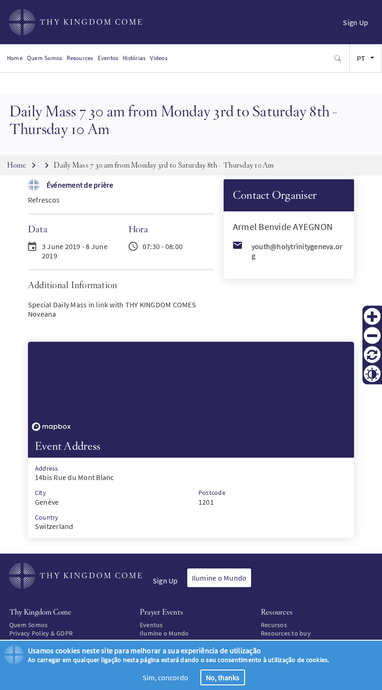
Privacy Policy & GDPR (41, 633)
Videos (158, 58)
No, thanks (222, 677)
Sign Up (355, 22)
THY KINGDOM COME (91, 22)
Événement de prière (80, 184)
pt (361, 58)
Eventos (108, 58)
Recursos (274, 625)
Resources (80, 58)
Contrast (372, 373)
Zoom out (372, 335)
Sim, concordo (165, 677)
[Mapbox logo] (51, 426)
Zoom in (372, 316)
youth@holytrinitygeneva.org (297, 251)
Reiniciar (372, 354)
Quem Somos (44, 58)
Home (14, 58)
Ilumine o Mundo (219, 577)
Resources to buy (286, 633)
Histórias (134, 58)
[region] (191, 388)
